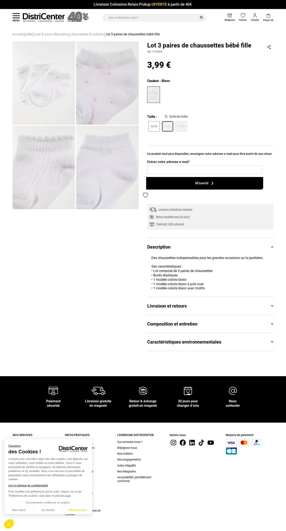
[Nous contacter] (233, 390)
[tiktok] (201, 442)
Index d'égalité (126, 465)
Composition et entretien (172, 324)
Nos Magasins (126, 471)
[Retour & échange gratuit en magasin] (143, 390)
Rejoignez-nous (127, 447)
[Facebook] (183, 442)
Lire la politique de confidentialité (28, 485)
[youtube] (210, 442)
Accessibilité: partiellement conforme (134, 479)
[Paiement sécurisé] (53, 390)
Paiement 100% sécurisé (170, 224)
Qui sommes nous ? (130, 442)
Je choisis (48, 510)
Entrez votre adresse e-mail (168, 162)
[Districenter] (44, 17)
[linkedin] (192, 442)
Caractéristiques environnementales (184, 342)
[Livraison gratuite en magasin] (98, 390)
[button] (9, 524)
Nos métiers (125, 453)
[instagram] (173, 442)
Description (158, 247)
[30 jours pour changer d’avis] (188, 390)
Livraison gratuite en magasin (175, 209)
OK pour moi (77, 510)
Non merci (19, 510)
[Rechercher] (201, 17)
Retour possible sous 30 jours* (173, 216)
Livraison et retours (167, 306)
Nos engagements (129, 459)
